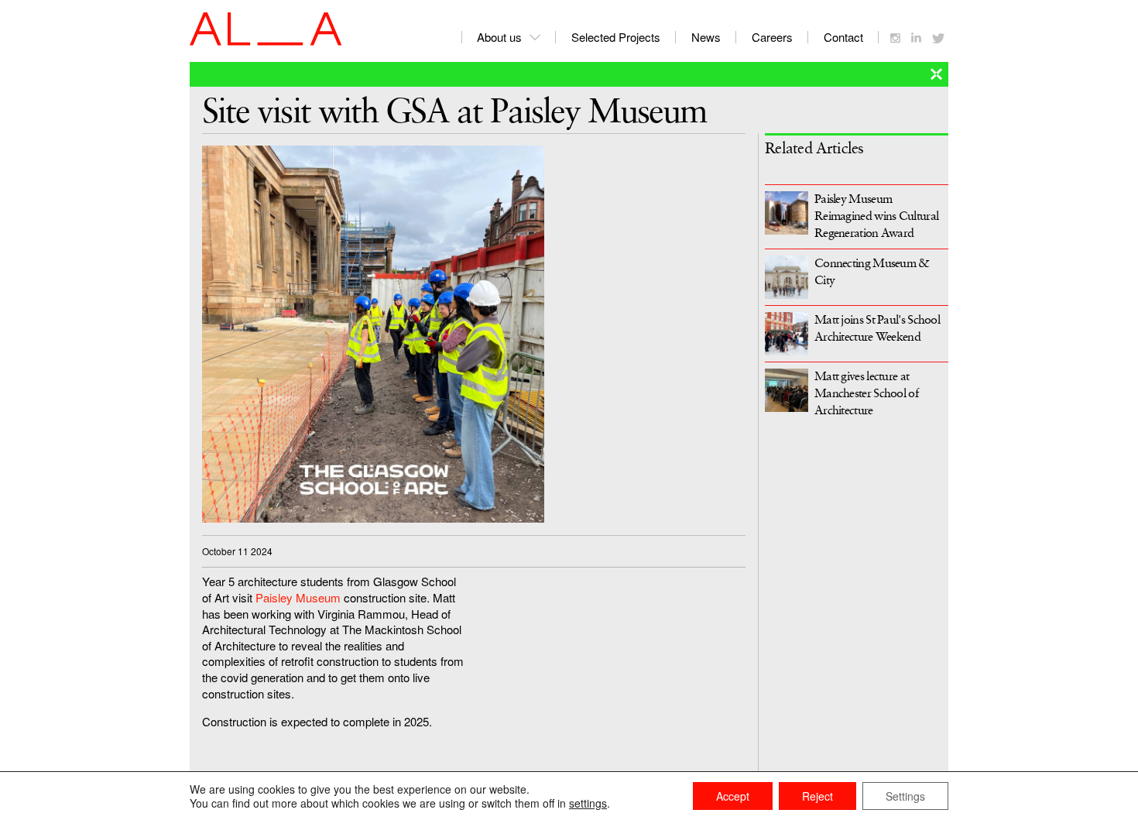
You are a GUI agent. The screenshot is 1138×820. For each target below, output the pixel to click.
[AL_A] (265, 41)
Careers (772, 37)
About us (499, 37)
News (706, 37)
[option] (474, 334)
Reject (817, 796)
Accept (732, 796)
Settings (905, 796)
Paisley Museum (298, 597)
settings (588, 803)
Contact (843, 37)
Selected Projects (615, 37)
